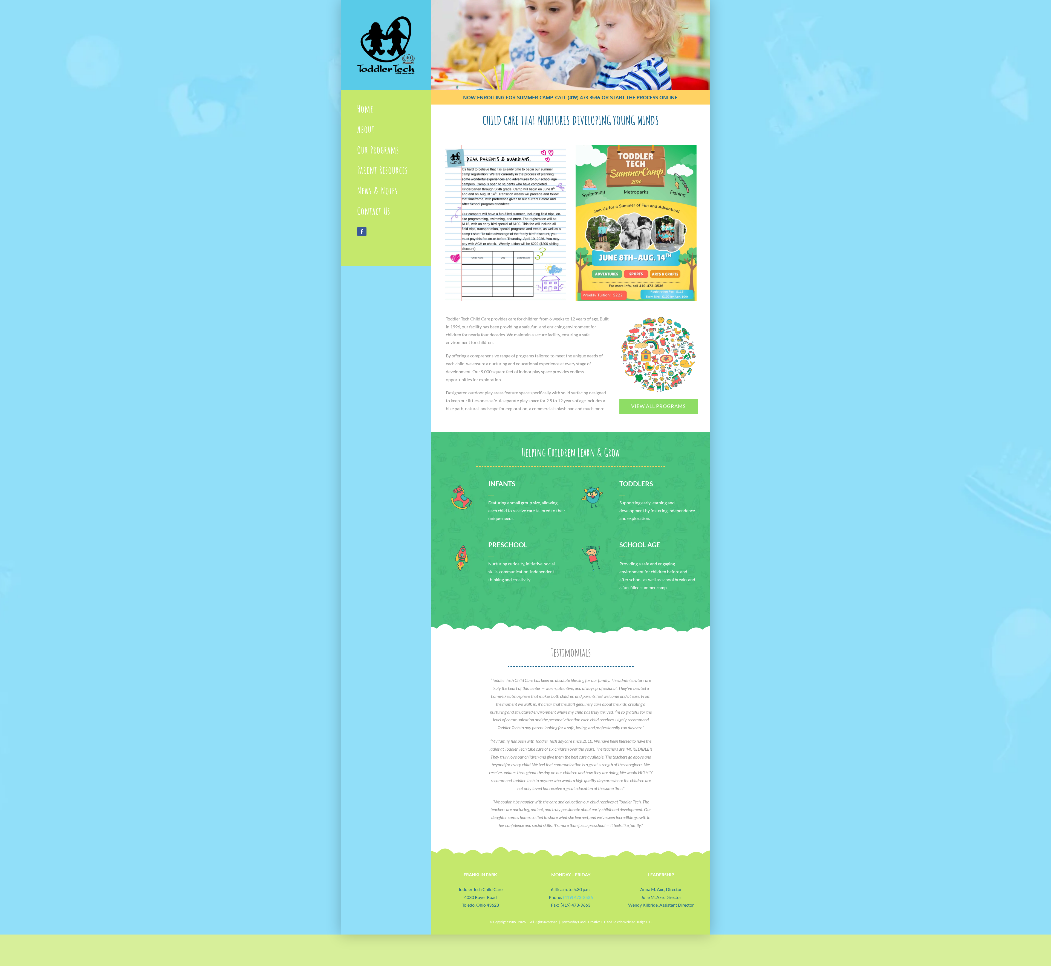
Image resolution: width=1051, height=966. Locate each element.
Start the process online (643, 97)
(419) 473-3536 (584, 97)
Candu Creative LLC (592, 922)
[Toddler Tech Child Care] (386, 18)
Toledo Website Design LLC (632, 922)
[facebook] (361, 231)
